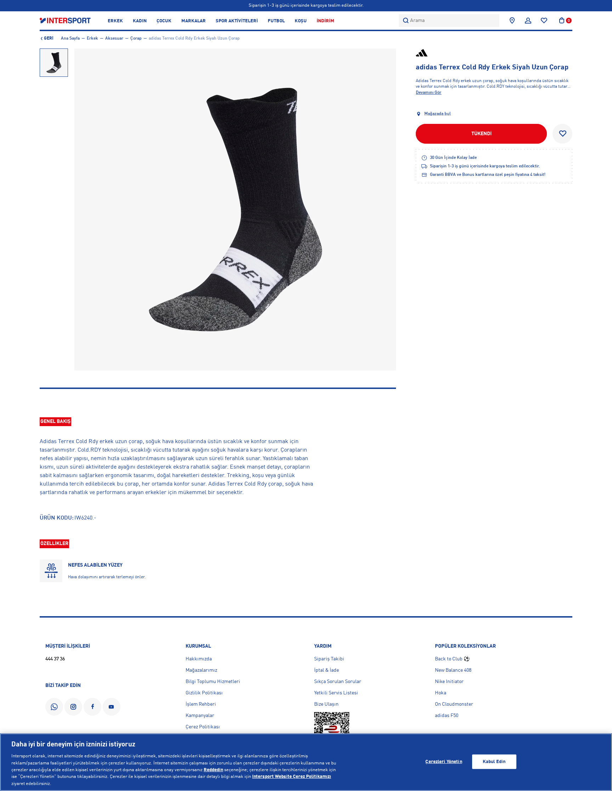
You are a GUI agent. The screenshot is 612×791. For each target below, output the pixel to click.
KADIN (140, 21)
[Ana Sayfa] (65, 20)
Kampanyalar (200, 715)
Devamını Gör (428, 93)
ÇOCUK (164, 21)
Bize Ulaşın (326, 704)
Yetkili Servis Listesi (336, 692)
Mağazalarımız (201, 670)
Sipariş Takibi (329, 659)
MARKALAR (193, 21)
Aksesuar (114, 38)
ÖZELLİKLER (54, 543)
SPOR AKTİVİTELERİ (237, 21)
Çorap (136, 38)
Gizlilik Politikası (204, 692)
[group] (54, 62)
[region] (306, 762)
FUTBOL (276, 21)
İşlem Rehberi (201, 704)
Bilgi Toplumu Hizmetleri (213, 681)
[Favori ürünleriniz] (544, 20)
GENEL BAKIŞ (55, 421)
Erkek (92, 38)
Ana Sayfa (70, 38)
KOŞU (301, 21)
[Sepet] (561, 20)
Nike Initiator (449, 681)
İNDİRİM (325, 21)
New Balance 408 (453, 670)
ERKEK (115, 21)
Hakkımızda (199, 659)
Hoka (440, 692)
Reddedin (213, 770)
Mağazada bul (437, 114)
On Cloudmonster (454, 704)
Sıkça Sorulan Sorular (337, 681)
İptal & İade (326, 670)
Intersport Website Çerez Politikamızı (291, 777)
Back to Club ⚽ (452, 659)
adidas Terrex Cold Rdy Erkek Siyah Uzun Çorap (194, 38)
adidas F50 (446, 715)
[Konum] (512, 20)
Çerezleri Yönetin (443, 761)
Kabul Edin (494, 761)
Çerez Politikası (203, 726)
